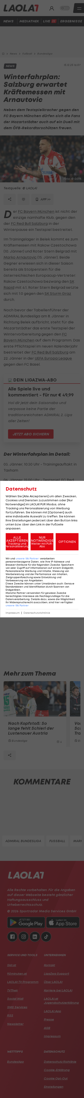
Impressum (13, 612)
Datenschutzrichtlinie (37, 612)
